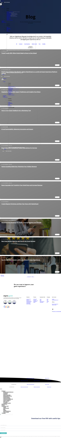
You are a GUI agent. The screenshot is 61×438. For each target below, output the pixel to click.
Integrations (3, 20)
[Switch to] (3, 74)
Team (47, 300)
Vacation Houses (9, 18)
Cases (7, 27)
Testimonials (10, 102)
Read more (57, 159)
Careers (48, 301)
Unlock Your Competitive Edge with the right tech (15, 72)
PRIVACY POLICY (47, 378)
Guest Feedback (7, 400)
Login (1, 2)
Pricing (3, 21)
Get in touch (10, 105)
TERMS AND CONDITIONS (37, 380)
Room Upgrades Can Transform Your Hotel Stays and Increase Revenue (21, 185)
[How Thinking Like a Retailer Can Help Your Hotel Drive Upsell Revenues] (21, 48)
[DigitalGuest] (4, 78)
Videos (7, 29)
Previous (28, 276)
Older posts (2, 275)
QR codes (8, 17)
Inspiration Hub (4, 22)
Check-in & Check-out (11, 94)
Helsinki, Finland (54, 304)
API (47, 302)
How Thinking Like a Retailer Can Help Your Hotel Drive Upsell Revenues (18, 50)
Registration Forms (29, 301)
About (47, 299)
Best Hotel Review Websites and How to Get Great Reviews (18, 241)
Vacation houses (35, 300)
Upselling (5, 394)
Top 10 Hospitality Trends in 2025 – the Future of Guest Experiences (20, 260)
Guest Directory (28, 299)
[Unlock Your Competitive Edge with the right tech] (24, 145)
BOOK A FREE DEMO (7, 2)
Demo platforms (9, 28)
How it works (10, 91)
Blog (7, 30)
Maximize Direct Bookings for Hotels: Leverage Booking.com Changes (21, 222)
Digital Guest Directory (8, 392)
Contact (53, 299)
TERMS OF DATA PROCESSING (30, 378)
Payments (8, 19)
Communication (28, 302)
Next (33, 276)
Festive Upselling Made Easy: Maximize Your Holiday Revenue (19, 166)
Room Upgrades (28, 300)
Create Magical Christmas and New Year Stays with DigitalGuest (19, 204)
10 (31, 276)
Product (4, 81)
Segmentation (28, 303)
